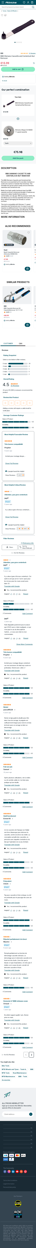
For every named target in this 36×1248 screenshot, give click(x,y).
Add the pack (18, 158)
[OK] (30, 1114)
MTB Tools (6, 1073)
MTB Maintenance (8, 1076)
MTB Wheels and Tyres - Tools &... (14, 1069)
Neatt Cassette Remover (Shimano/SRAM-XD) (11, 253)
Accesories (6, 1080)
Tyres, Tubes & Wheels (10, 11)
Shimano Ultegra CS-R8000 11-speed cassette (23, 131)
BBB (1, 53)
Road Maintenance (19, 1073)
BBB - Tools (22, 1076)
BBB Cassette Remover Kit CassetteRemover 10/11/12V (13, 309)
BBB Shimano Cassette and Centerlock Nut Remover (24, 104)
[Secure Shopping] (11, 1157)
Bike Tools (5, 1066)
